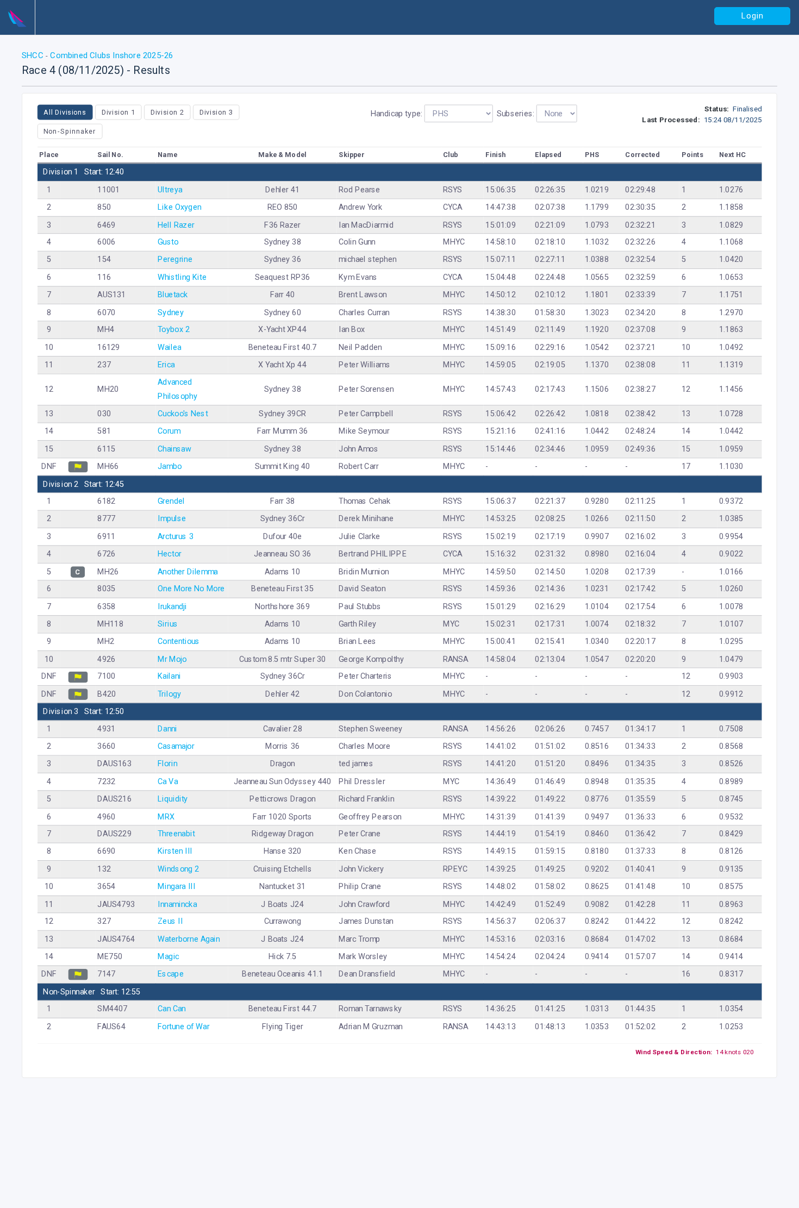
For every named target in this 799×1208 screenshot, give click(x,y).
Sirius (168, 623)
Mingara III (176, 886)
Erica (166, 364)
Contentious (179, 641)
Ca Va (168, 781)
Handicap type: (396, 113)
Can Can (172, 1008)
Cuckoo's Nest (183, 413)
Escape (171, 974)
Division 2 (167, 112)
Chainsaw (174, 448)
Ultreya (170, 189)
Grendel (171, 501)
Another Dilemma (188, 571)
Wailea (169, 347)
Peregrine (175, 259)
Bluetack (173, 294)
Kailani (169, 676)
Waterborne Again (189, 938)
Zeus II (170, 921)
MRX (166, 816)
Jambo (170, 466)
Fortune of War (183, 1026)
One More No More (191, 588)
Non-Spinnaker (69, 131)
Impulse (172, 518)
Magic (168, 956)
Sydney (171, 312)
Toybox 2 (174, 329)
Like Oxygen (179, 206)
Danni (167, 729)
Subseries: (515, 113)
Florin (167, 763)
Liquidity (173, 798)
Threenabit (176, 833)
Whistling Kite (182, 276)
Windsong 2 (178, 868)
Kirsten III (175, 851)
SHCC (34, 55)
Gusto (168, 242)
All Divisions (64, 112)
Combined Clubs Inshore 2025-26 (110, 55)
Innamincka (177, 904)
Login (752, 16)
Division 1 (118, 112)
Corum (169, 431)
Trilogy (170, 693)
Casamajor (176, 746)
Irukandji (172, 606)
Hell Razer (176, 224)
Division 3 (216, 112)
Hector (169, 553)
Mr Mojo (172, 659)
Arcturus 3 (175, 536)
